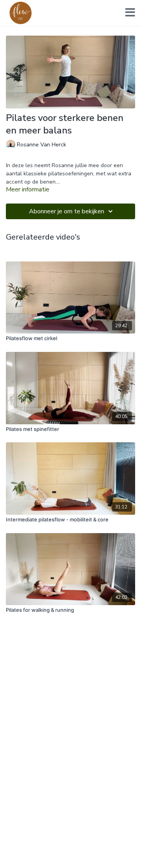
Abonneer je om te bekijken (66, 211)
